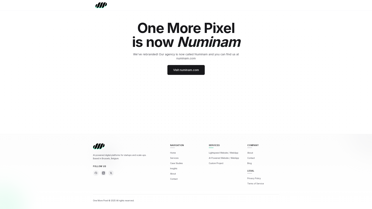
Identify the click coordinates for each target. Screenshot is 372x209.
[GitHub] (96, 173)
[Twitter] (111, 173)
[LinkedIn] (103, 173)
